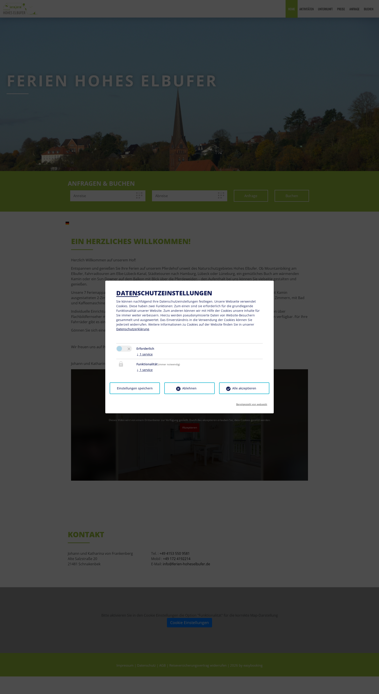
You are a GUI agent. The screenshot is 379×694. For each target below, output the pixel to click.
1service (144, 354)
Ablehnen (189, 388)
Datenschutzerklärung (132, 329)
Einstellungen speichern (135, 388)
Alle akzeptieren (244, 388)
